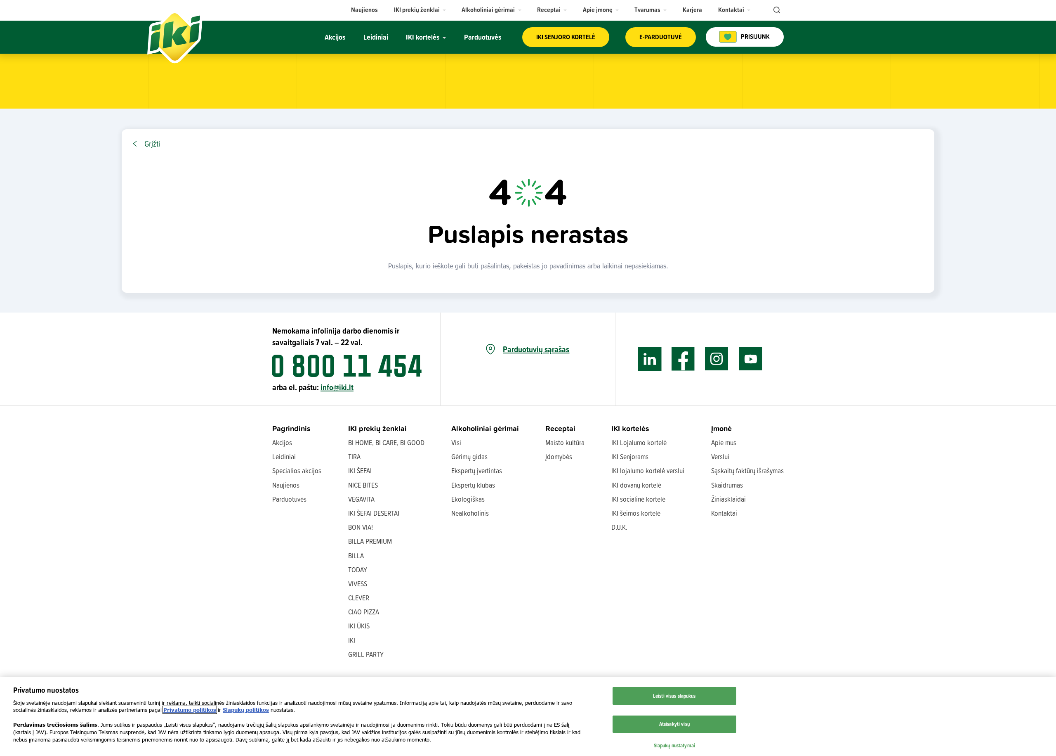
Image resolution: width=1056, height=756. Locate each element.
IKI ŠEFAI (360, 470)
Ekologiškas (468, 499)
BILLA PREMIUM (370, 541)
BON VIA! (360, 527)
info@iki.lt (337, 387)
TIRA (354, 456)
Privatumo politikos (189, 709)
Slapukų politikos (246, 709)
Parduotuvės (289, 499)
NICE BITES (363, 485)
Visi (456, 442)
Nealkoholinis (470, 513)
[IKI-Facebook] (683, 359)
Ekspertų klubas (473, 485)
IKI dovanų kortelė (636, 485)
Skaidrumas (727, 485)
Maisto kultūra (565, 442)
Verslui (720, 456)
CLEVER (358, 597)
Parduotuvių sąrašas (536, 349)
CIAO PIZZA (363, 612)
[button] (420, 10)
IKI (351, 640)
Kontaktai (724, 513)
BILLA (356, 555)
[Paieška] (776, 10)
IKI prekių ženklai (377, 428)
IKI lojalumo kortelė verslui (647, 470)
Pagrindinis (291, 428)
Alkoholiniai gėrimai (485, 428)
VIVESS (357, 583)
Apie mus (723, 442)
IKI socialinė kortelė (638, 499)
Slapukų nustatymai (674, 745)
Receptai (560, 428)
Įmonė (721, 428)
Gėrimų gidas (469, 456)
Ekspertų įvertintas (476, 470)
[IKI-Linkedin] (650, 359)
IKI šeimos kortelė (635, 513)
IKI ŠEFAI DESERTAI (373, 513)
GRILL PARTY (366, 654)
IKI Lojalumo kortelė (639, 442)
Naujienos (285, 485)
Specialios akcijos (296, 470)
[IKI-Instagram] (716, 359)
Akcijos (282, 442)
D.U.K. (619, 527)
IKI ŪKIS (359, 626)
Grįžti (152, 144)
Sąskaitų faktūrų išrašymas (747, 470)
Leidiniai (284, 456)
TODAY (357, 569)
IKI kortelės (630, 428)
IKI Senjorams (629, 456)
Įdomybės (558, 456)
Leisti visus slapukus (674, 695)
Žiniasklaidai (728, 499)
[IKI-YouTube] (750, 359)
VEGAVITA (361, 499)
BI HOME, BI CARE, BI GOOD (386, 442)
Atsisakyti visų (674, 723)
